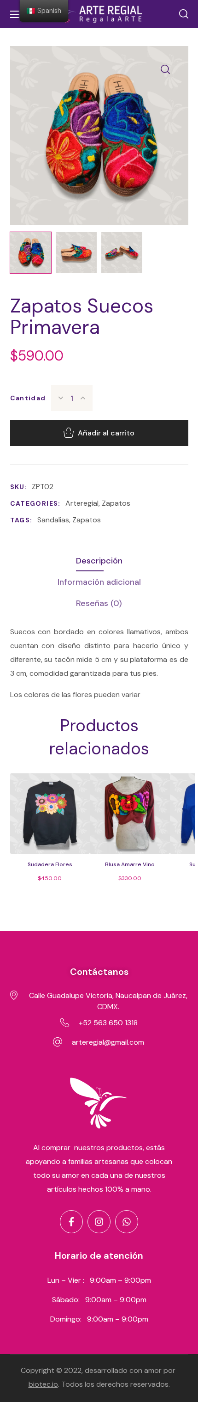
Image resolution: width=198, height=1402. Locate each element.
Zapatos (116, 503)
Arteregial (82, 503)
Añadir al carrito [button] (57, 842)
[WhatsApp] (126, 1221)
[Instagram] (99, 1221)
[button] (183, 14)
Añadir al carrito (106, 433)
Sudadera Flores (50, 864)
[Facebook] (71, 1221)
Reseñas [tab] (99, 603)
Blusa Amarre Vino (130, 864)
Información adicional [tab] (99, 582)
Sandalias (53, 520)
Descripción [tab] (99, 560)
